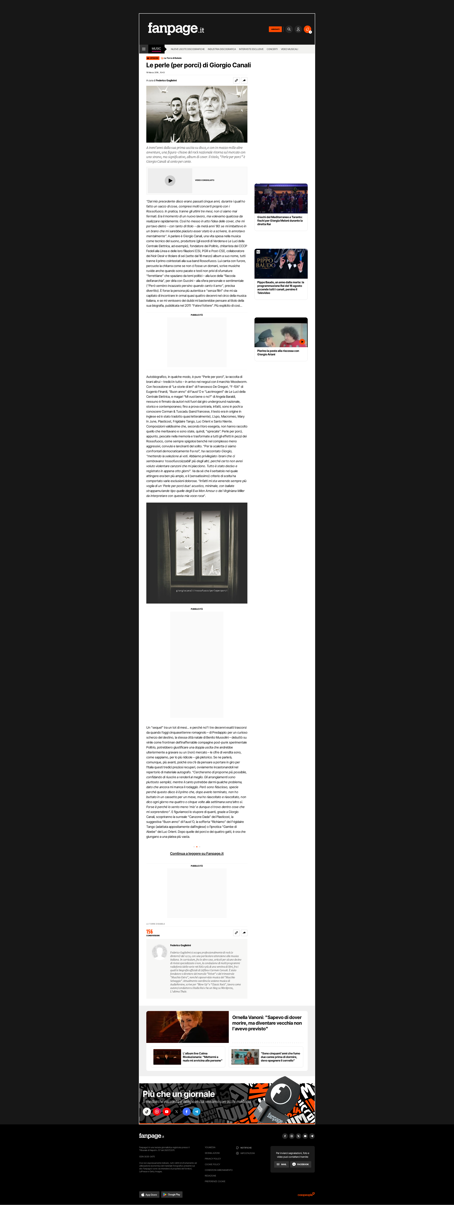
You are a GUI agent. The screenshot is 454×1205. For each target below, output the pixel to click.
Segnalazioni (212, 1153)
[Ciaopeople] (306, 1195)
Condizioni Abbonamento (219, 1170)
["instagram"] (157, 1112)
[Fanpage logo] (171, 29)
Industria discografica (222, 49)
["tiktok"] (147, 1112)
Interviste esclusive (251, 49)
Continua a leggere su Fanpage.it (197, 853)
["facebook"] (186, 1112)
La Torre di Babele (173, 58)
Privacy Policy (213, 1158)
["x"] (177, 1112)
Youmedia (210, 1147)
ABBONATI (275, 29)
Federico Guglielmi (166, 80)
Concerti (272, 49)
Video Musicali (289, 49)
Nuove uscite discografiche (188, 49)
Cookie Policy (212, 1164)
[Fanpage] (151, 1136)
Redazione (210, 1175)
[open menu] (143, 49)
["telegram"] (196, 1112)
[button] (244, 80)
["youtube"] (167, 1112)
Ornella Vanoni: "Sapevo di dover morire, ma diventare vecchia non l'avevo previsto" (267, 1023)
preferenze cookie (215, 1181)
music (156, 48)
